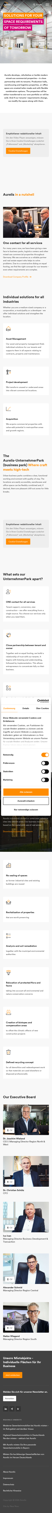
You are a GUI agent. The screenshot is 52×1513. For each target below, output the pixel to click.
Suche (39, 4)
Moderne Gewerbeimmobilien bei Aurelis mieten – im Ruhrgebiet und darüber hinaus (26, 1427)
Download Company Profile (15, 276)
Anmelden (9, 1398)
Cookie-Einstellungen (18, 151)
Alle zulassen (26, 792)
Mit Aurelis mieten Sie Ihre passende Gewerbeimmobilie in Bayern (19, 1446)
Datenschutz (8, 1484)
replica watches (13, 274)
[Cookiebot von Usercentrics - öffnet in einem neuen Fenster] (37, 701)
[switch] (45, 763)
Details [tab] (26, 708)
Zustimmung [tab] (9, 708)
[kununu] (18, 1409)
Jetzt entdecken (12, 1375)
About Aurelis (9, 1471)
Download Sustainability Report (18, 831)
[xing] (12, 1409)
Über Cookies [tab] (42, 708)
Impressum (8, 1478)
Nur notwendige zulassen (26, 809)
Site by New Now (11, 1506)
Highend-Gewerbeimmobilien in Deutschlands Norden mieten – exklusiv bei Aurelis (24, 1437)
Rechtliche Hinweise (12, 1490)
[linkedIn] (5, 1409)
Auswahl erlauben (26, 801)
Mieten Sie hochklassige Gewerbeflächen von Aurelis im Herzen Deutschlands (23, 1456)
